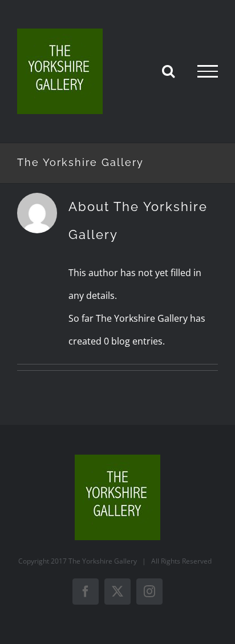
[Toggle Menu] (207, 71)
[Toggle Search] (168, 71)
